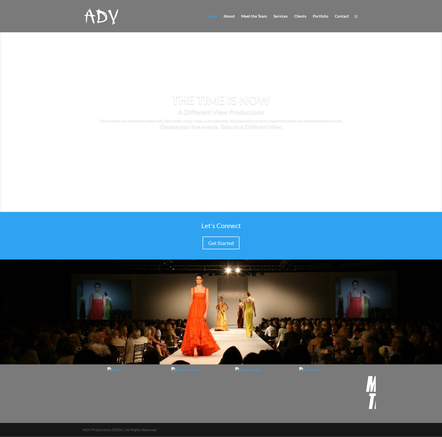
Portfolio (320, 16)
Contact (342, 16)
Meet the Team (254, 16)
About (229, 16)
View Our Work (221, 143)
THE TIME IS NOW (221, 100)
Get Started (221, 243)
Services (280, 16)
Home (212, 16)
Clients (300, 16)
